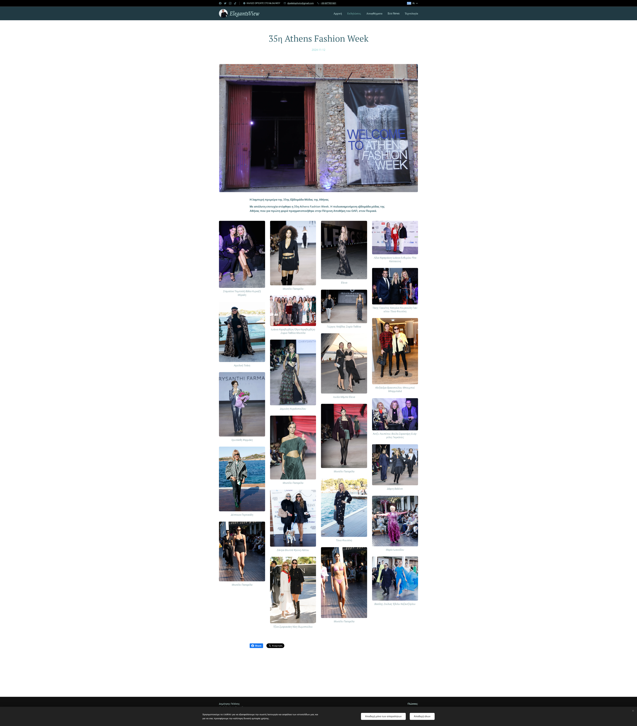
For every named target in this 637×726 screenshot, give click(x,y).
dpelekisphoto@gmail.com (300, 3)
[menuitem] (339, 13)
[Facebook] (220, 3)
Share (258, 645)
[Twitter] (225, 3)
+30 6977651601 (328, 3)
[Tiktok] (235, 3)
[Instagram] (230, 3)
